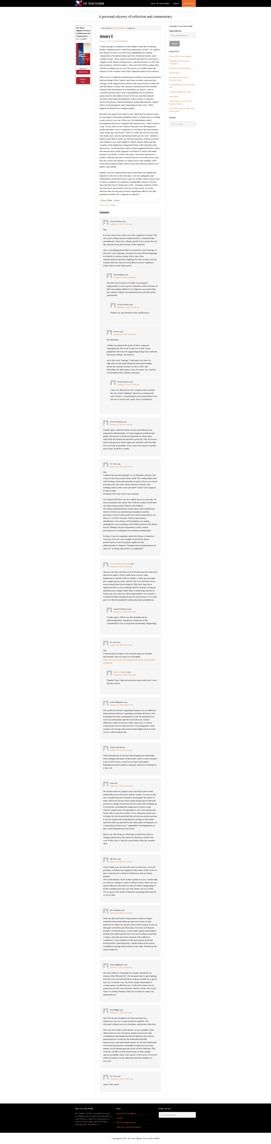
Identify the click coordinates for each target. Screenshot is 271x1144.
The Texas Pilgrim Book (125, 1122)
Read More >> (94, 1124)
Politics (113, 205)
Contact (119, 1118)
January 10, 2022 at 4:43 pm (121, 750)
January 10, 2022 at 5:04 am (121, 224)
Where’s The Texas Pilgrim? (180, 56)
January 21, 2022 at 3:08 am (128, 384)
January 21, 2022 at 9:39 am (121, 967)
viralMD (156, 1138)
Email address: (175, 31)
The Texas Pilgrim (93, 3)
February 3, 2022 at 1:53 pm (121, 1013)
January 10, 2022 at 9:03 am (121, 424)
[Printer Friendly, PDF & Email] (110, 200)
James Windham (120, 672)
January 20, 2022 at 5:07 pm (125, 675)
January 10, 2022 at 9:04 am (125, 334)
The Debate (174, 96)
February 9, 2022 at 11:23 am (121, 1079)
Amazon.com (83, 72)
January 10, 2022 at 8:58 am (125, 277)
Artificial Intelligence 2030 (180, 92)
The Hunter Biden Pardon (179, 68)
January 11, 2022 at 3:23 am (121, 862)
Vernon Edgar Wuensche (120, 564)
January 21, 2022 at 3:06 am (128, 307)
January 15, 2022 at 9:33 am (121, 913)
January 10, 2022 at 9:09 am (121, 467)
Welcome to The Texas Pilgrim (128, 1127)
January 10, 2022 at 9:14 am (121, 566)
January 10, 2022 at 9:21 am (121, 645)
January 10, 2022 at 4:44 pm (121, 786)
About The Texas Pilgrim (126, 1113)
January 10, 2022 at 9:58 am (125, 612)
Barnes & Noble (83, 80)
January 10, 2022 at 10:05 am (121, 705)
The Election (174, 73)
